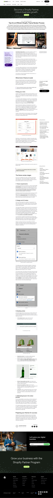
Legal (19, 492)
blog (22, 21)
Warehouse (22, 109)
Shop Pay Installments (24, 359)
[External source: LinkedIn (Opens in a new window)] (36, 426)
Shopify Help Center (44, 478)
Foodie (17, 109)
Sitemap (28, 492)
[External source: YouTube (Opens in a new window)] (42, 492)
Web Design (41, 168)
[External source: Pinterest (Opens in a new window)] (40, 494)
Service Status (43, 483)
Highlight (19, 277)
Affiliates (23, 485)
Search (47, 4)
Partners (23, 483)
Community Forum (43, 480)
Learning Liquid (42, 172)
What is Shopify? (15, 478)
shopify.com (38, 1)
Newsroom (14, 485)
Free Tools (33, 485)
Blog (4, 4)
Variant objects (29, 358)
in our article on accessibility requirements (25, 214)
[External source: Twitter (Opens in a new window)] (34, 426)
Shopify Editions (15, 480)
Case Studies (14, 4)
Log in (42, 1)
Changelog (33, 486)
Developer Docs (24, 478)
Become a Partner (7, 65)
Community (17, 1)
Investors (14, 483)
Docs (13, 1)
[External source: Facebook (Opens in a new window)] (32, 426)
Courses (33, 483)
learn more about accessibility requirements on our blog (25, 189)
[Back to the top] (5, 477)
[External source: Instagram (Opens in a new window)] (44, 492)
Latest (18, 4)
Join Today (26, 466)
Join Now (46, 1)
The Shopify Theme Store (20, 51)
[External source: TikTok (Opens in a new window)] (46, 492)
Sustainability (15, 486)
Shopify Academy (23, 1)
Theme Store (24, 480)
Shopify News (9, 4)
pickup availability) (32, 359)
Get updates (44, 90)
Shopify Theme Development (28, 21)
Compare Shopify (34, 480)
